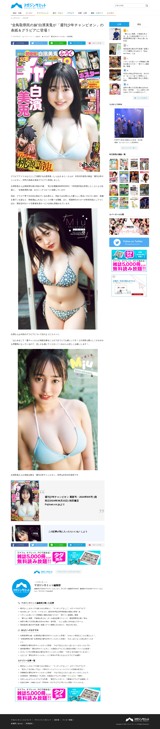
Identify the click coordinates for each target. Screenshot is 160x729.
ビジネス (110, 13)
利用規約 (29, 723)
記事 (119, 24)
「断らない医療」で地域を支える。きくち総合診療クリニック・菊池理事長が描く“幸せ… (54, 618)
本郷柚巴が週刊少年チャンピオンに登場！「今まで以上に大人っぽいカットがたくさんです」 (56, 645)
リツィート (39, 43)
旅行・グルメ (58, 13)
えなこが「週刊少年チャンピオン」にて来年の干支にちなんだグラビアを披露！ (50, 655)
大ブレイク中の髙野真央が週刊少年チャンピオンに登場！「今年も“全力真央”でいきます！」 (55, 652)
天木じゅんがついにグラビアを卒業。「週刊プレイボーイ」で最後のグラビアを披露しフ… (55, 679)
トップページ (15, 18)
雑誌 (139, 24)
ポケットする (96, 43)
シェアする (20, 43)
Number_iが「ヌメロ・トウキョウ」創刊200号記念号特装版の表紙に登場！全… (51, 612)
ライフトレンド (43, 13)
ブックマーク (77, 43)
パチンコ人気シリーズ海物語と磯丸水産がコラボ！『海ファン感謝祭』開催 (49, 615)
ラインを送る (58, 43)
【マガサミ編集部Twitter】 (69, 589)
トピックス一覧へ (130, 148)
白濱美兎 (70, 36)
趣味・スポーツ (97, 13)
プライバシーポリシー (42, 720)
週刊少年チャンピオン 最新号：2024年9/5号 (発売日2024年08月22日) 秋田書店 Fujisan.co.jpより (71, 501)
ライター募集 (67, 720)
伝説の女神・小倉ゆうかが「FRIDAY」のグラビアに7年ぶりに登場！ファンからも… (52, 682)
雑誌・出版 (17, 13)
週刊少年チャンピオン (58, 36)
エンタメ (29, 13)
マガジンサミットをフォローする (69, 572)
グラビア (70, 13)
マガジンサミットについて (21, 720)
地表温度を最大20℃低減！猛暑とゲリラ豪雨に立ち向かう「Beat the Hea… (49, 625)
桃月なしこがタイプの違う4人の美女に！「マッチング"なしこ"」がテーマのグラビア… (53, 608)
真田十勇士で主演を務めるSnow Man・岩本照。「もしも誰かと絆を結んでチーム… (52, 621)
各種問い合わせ (17, 723)
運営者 (56, 720)
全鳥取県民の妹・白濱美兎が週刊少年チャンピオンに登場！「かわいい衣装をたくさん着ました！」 (58, 635)
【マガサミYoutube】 (46, 591)
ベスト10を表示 (141, 98)
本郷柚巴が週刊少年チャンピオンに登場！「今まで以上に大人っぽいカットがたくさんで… (55, 672)
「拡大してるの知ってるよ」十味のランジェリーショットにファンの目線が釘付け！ (52, 669)
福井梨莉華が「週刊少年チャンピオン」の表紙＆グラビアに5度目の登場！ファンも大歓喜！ (55, 649)
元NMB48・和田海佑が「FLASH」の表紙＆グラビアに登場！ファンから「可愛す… (52, 676)
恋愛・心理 (82, 13)
